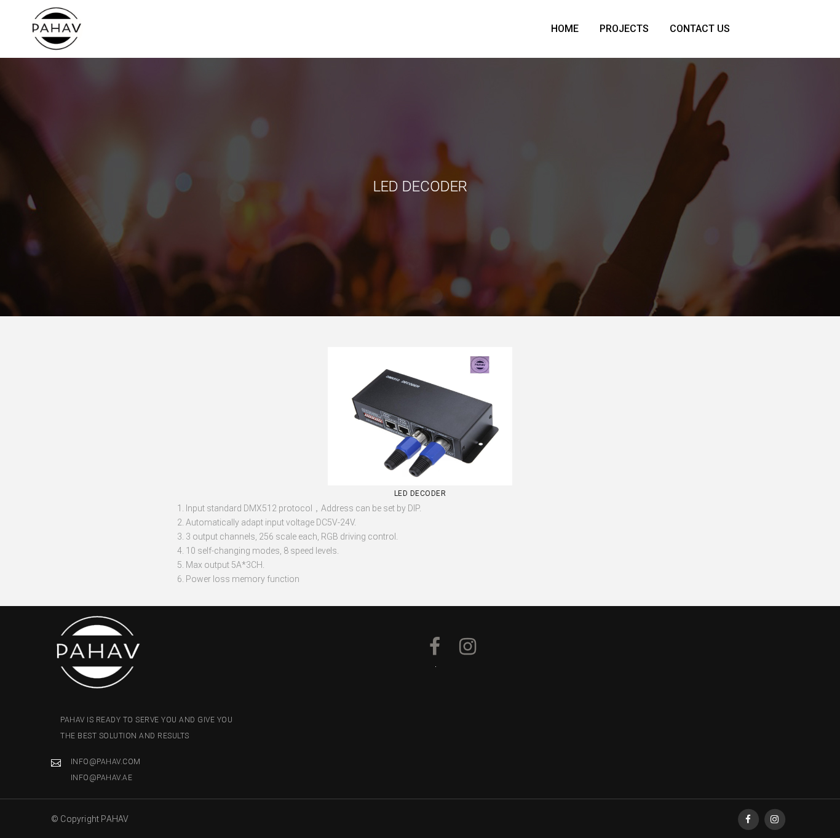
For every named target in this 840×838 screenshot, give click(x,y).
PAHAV (115, 819)
